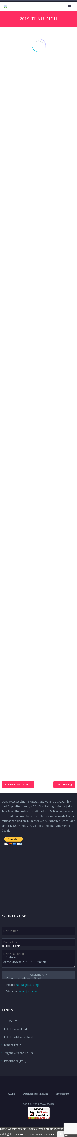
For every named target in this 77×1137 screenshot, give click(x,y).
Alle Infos (41, 12)
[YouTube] (40, 1083)
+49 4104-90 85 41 (28, 978)
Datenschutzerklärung (35, 1093)
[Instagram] (36, 1083)
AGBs (11, 1093)
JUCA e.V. (10, 1021)
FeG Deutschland (15, 1029)
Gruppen (64, 784)
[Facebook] (31, 1083)
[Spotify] (45, 1083)
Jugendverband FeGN (18, 1053)
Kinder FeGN (13, 1045)
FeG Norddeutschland (18, 1037)
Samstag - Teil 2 (18, 784)
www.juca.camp (29, 991)
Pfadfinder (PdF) (15, 1061)
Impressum (62, 1093)
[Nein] (66, 1135)
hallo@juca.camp (27, 985)
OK (61, 1134)
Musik (60, 12)
